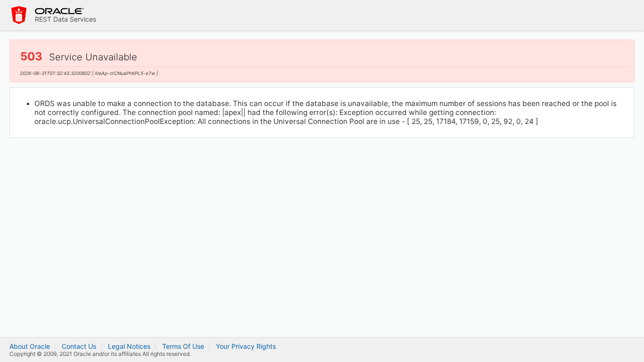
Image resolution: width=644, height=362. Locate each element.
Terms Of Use (183, 346)
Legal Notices (129, 346)
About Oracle (29, 346)
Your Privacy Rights (246, 346)
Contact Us (79, 346)
